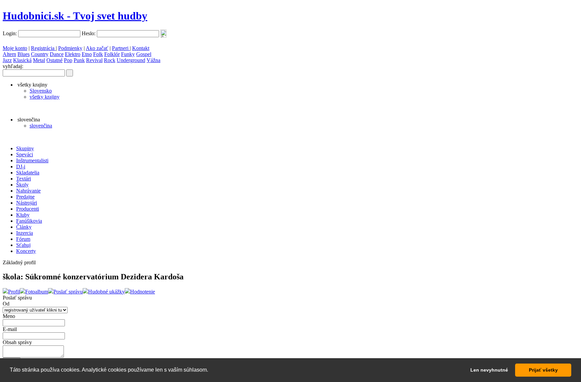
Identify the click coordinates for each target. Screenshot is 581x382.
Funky (128, 54)
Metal (39, 60)
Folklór (112, 54)
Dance (57, 54)
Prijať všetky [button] (543, 370)
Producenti (27, 209)
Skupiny (25, 148)
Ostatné (54, 60)
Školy (22, 184)
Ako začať (97, 48)
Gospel (143, 54)
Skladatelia (27, 172)
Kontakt (140, 48)
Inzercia (24, 233)
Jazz (7, 60)
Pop (68, 60)
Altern (9, 54)
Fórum (23, 239)
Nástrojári (26, 203)
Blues (23, 54)
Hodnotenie (142, 291)
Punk (79, 60)
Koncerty (26, 251)
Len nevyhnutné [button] (489, 370)
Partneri (121, 48)
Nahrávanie (28, 191)
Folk (98, 54)
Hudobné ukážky (106, 291)
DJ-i (20, 166)
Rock (109, 60)
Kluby (23, 215)
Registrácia (43, 48)
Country (39, 54)
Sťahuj (23, 245)
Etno (87, 54)
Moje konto (15, 48)
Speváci (24, 154)
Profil (14, 291)
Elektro (72, 54)
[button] (210, 371)
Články (24, 227)
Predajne (25, 197)
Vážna (153, 60)
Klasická (22, 60)
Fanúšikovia (29, 221)
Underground (131, 60)
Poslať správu (68, 291)
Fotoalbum (36, 291)
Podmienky (70, 48)
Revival (94, 60)
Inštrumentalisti (32, 160)
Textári (23, 178)
